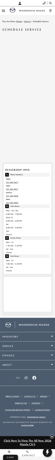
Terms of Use (21, 403)
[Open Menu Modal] (3, 10)
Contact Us (29, 396)
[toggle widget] (47, 452)
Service (27, 21)
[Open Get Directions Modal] (50, 10)
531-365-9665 (12, 203)
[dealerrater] (26, 377)
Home (19, 21)
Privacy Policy (13, 396)
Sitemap (43, 396)
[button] (52, 437)
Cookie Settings (42, 410)
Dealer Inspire (27, 425)
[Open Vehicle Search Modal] (51, 3)
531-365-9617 (12, 182)
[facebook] (34, 377)
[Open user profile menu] (20, 3)
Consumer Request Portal (17, 410)
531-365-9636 (12, 196)
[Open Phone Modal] (44, 3)
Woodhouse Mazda (36, 417)
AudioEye (35, 403)
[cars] (17, 377)
